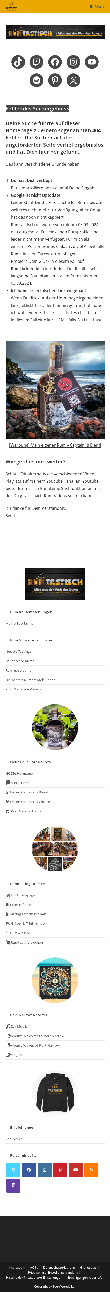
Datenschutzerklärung (59, 1267)
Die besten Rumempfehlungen (31, 679)
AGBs (34, 1267)
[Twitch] (13, 1186)
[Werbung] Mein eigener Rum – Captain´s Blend (55, 445)
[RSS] (91, 1170)
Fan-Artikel (15, 1139)
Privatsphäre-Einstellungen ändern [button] (53, 1272)
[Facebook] (29, 1170)
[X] (13, 1170)
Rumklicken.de (25, 268)
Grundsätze (88, 1267)
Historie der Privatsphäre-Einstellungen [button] (34, 1277)
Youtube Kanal (60, 481)
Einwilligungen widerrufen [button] (85, 1277)
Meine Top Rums (19, 623)
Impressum (17, 1267)
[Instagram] (45, 1170)
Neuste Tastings (19, 651)
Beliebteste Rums (20, 661)
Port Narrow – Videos (23, 689)
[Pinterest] (60, 1170)
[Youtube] (76, 1170)
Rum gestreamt (18, 670)
